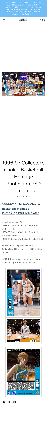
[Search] (40, 20)
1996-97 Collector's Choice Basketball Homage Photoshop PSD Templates (21, 209)
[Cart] (44, 20)
